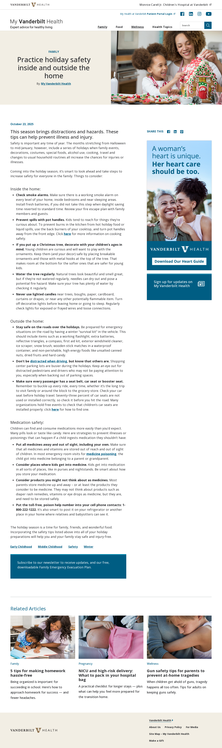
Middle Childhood (50, 547)
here (67, 234)
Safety (73, 547)
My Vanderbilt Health (56, 84)
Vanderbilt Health (160, 720)
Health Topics (162, 27)
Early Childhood (21, 547)
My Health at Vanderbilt (147, 13)
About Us (155, 727)
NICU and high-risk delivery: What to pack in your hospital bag (107, 675)
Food (119, 27)
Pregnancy (85, 664)
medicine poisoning (101, 454)
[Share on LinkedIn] (175, 131)
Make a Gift (156, 740)
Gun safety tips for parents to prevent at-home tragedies (175, 673)
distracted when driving (48, 361)
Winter (88, 547)
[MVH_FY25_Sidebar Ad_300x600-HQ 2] (179, 205)
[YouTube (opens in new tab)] (209, 14)
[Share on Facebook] (168, 131)
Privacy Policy (173, 727)
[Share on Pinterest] (181, 131)
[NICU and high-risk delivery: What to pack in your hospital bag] (111, 637)
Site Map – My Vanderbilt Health (169, 734)
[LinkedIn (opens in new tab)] (191, 14)
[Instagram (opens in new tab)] (199, 14)
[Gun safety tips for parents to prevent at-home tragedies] (179, 637)
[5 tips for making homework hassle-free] (42, 637)
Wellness (137, 27)
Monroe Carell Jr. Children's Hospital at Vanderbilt (175, 5)
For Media (192, 727)
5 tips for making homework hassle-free (37, 673)
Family (102, 27)
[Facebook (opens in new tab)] (182, 14)
